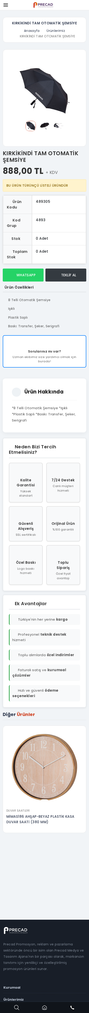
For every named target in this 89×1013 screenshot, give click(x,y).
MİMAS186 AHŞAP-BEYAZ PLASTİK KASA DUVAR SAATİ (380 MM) (40, 819)
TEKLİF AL (68, 275)
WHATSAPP (25, 275)
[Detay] (44, 803)
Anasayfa (32, 30)
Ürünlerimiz (56, 30)
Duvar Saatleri (18, 810)
